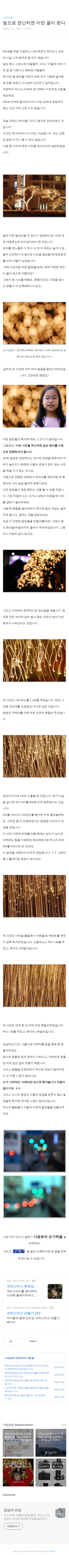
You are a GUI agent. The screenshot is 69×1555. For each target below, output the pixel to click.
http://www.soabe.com (18, 1280)
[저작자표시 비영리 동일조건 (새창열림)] (45, 1341)
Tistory (52, 1551)
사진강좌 (8, 17)
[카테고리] (4, 4)
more (63, 1424)
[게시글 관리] (20, 1341)
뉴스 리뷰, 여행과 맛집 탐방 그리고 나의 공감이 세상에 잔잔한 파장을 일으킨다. (27, 1517)
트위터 (43, 1411)
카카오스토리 (34, 1411)
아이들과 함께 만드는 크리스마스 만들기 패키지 (33, 1320)
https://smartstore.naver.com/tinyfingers (27, 1307)
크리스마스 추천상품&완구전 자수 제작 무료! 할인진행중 (23, 1286)
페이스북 (26, 1411)
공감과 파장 (12, 1510)
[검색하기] (64, 4)
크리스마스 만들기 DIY (24, 1313)
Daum (33, 1551)
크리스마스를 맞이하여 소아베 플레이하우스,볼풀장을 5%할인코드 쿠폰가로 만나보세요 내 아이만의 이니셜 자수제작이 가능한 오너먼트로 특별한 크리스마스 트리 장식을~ (22, 1293)
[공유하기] (15, 1341)
